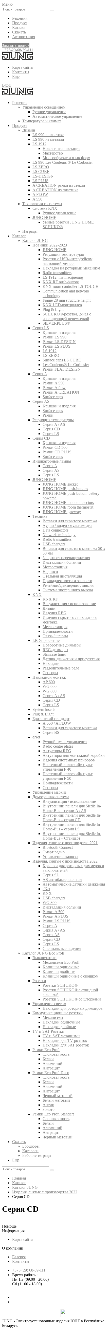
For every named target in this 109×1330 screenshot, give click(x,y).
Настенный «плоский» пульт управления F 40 (68, 766)
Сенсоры (50, 672)
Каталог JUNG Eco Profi (43, 953)
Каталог (19, 27)
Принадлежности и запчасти (67, 581)
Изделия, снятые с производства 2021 (65, 843)
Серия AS (40, 401)
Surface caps (53, 397)
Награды (30, 231)
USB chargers (54, 544)
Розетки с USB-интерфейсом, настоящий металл (68, 261)
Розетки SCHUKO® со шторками (72, 999)
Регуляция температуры (63, 254)
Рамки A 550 (53, 383)
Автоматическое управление (57, 116)
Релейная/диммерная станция (68, 585)
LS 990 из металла (48, 139)
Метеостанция (55, 567)
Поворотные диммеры (62, 645)
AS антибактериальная (62, 879)
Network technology (59, 535)
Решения (19, 18)
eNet (36, 737)
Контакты (20, 72)
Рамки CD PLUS (57, 452)
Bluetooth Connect (58, 847)
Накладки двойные (59, 1027)
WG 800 (50, 691)
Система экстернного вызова (68, 590)
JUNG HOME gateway (62, 512)
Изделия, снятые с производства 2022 (65, 861)
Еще (16, 76)
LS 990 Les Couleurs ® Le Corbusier (62, 162)
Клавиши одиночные (61, 967)
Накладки (51, 663)
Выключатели (44, 958)
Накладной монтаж (49, 677)
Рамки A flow (54, 387)
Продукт (19, 23)
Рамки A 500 (53, 912)
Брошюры (31, 1146)
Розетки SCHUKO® (60, 985)
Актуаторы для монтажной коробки (74, 755)
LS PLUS (40, 181)
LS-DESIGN (43, 176)
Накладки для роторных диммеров (73, 1008)
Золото (49, 1109)
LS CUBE (40, 171)
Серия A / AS (54, 424)
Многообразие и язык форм (66, 158)
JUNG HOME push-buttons (65, 489)
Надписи (50, 571)
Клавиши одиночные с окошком (70, 976)
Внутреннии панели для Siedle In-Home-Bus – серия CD (72, 817)
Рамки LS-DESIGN (59, 341)
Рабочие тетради (36, 1155)
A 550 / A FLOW (57, 723)
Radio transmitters (57, 272)
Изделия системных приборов (69, 760)
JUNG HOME (44, 217)
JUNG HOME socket (60, 484)
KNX (37, 594)
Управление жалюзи (60, 856)
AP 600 (49, 682)
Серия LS (40, 328)
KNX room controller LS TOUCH (71, 286)
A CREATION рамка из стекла (58, 185)
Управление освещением (43, 107)
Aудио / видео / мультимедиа (67, 525)
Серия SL (51, 875)
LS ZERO (40, 167)
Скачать (19, 32)
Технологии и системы (42, 204)
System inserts (43, 709)
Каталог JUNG (35, 240)
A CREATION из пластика (55, 190)
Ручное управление (49, 112)
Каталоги (30, 1151)
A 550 (37, 199)
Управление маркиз (49, 792)
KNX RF (50, 599)
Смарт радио (54, 852)
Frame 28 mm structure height (66, 300)
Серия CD (51, 429)
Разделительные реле (61, 668)
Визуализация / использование (69, 604)
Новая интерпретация (61, 148)
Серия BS (51, 732)
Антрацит (51, 1068)
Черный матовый (57, 1095)
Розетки (39, 981)
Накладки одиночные (61, 1022)
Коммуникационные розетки (57, 1013)
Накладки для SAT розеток (66, 1045)
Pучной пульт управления (65, 741)
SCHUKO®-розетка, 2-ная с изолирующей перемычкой (67, 316)
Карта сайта (22, 67)
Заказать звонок (15, 45)
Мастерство (53, 153)
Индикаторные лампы (51, 461)
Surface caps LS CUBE (62, 360)
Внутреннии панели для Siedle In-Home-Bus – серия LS (72, 826)
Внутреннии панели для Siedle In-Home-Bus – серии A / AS (72, 808)
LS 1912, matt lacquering (63, 277)
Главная (19, 1178)
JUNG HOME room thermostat (68, 507)
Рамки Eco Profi (46, 1049)
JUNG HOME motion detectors (68, 502)
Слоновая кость (56, 1054)
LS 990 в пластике (48, 135)
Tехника (39, 516)
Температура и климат (41, 121)
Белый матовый (56, 1100)
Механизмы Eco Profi (61, 962)
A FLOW (40, 194)
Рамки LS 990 (54, 337)
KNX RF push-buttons (61, 282)
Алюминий (52, 1063)
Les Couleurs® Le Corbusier (66, 364)
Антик (48, 1105)
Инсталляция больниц (62, 562)
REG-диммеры (55, 650)
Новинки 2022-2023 (49, 245)
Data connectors (55, 530)
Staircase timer (54, 654)
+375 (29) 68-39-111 (28, 1270)
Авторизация (23, 36)
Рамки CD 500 (55, 447)
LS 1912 (39, 144)
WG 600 (50, 686)
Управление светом (49, 1004)
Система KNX (44, 208)
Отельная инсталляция (62, 576)
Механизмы (53, 1017)
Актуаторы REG (57, 751)
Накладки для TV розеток (65, 1040)
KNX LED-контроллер (62, 305)
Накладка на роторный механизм (71, 268)
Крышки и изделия (59, 332)
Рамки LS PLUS (56, 346)
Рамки (48, 415)
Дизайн (28, 130)
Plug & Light (53, 309)
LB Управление (46, 640)
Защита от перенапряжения (66, 558)
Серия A (39, 374)
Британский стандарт (50, 718)
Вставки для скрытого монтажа (70, 521)
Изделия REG (54, 613)
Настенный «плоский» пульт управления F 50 (68, 776)
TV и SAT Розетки (48, 1031)
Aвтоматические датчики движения (74, 884)
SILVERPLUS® (56, 323)
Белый (48, 1059)
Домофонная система (50, 797)
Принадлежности (58, 631)
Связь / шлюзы (55, 636)
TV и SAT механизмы (61, 1036)
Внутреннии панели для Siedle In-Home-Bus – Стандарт (72, 835)
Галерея (19, 1257)
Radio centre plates (58, 746)
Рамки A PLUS (55, 916)
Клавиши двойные (59, 971)
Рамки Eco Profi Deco (50, 1072)
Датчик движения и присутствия (71, 659)
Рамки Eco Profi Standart (53, 1114)
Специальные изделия (62, 948)
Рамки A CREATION (61, 392)
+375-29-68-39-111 (17, 50)
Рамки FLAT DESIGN (62, 369)
